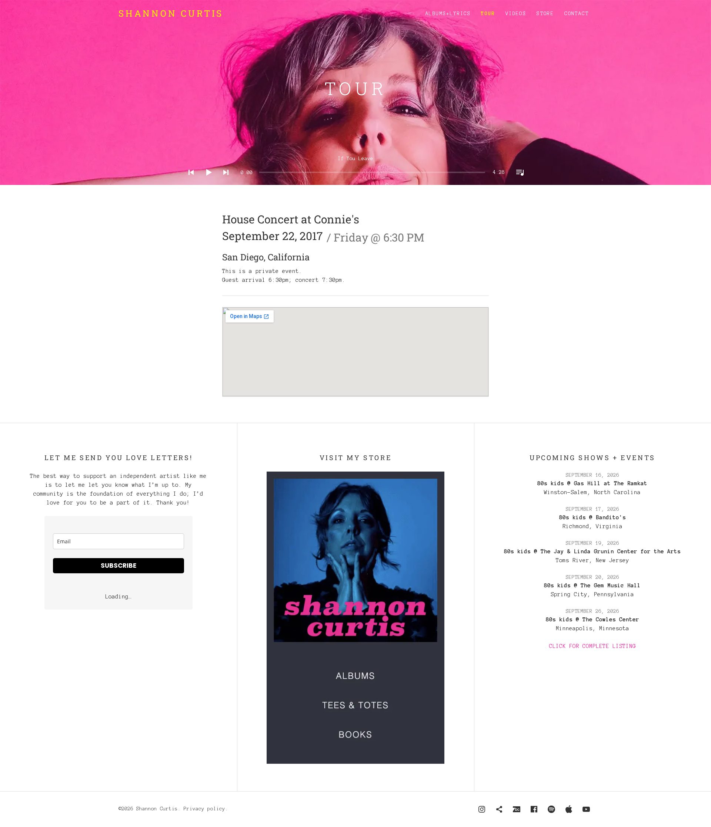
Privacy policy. (206, 808)
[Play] (206, 182)
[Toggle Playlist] (517, 182)
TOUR (488, 13)
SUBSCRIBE (118, 565)
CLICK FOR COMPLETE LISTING (592, 646)
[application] (355, 166)
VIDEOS (515, 13)
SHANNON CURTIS (170, 13)
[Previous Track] (189, 182)
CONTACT (576, 13)
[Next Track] (223, 182)
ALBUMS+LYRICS (448, 13)
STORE (545, 13)
